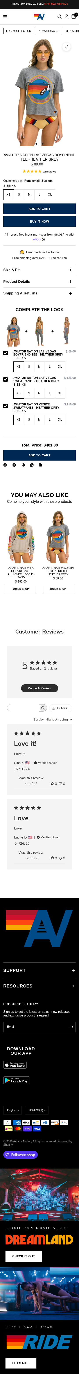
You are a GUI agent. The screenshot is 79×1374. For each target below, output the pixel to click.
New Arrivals (48, 31)
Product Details (16, 281)
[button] (23, 1256)
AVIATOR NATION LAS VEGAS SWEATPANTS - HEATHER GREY (44, 379)
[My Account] (66, 16)
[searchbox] (23, 708)
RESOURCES (17, 986)
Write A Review (39, 688)
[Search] (59, 16)
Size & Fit (11, 270)
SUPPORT (14, 970)
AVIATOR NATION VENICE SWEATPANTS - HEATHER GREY (44, 406)
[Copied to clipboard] (41, 465)
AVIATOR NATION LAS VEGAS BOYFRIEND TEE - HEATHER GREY (44, 353)
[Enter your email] (71, 1027)
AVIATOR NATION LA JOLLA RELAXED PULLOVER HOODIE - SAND (21, 572)
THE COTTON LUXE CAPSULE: (39, 4)
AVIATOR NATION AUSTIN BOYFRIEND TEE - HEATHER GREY (58, 571)
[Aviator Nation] (39, 1218)
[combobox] (53, 719)
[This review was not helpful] (60, 784)
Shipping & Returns (20, 293)
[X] (15, 465)
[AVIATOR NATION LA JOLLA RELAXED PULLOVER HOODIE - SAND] (21, 536)
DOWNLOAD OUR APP (21, 1051)
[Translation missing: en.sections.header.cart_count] (73, 16)
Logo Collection (18, 31)
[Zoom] (66, 47)
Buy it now (39, 221)
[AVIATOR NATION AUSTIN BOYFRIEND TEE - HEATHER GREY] (58, 536)
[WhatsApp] (32, 465)
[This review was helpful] (52, 784)
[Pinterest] (24, 465)
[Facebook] (6, 465)
